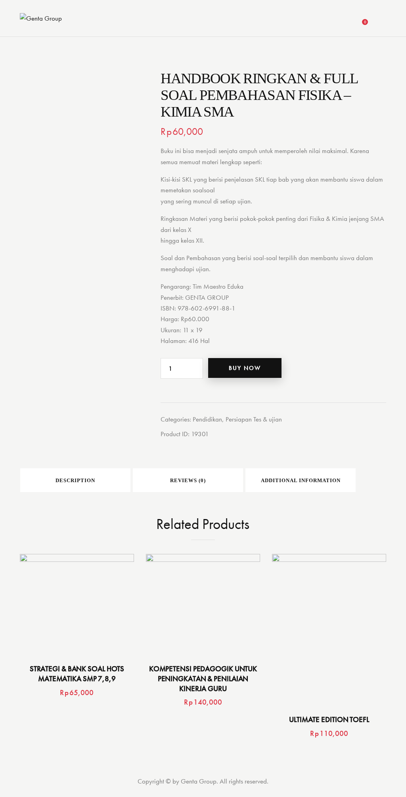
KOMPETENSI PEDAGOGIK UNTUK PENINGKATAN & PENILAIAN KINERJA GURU (203, 678)
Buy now (245, 368)
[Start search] (381, 19)
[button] (55, 604)
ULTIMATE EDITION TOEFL (329, 719)
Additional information (301, 480)
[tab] (75, 480)
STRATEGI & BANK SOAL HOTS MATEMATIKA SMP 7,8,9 (77, 674)
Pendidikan (207, 419)
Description (75, 480)
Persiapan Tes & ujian (254, 419)
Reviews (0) (188, 480)
